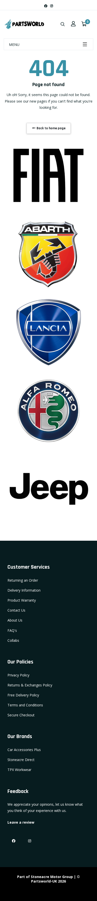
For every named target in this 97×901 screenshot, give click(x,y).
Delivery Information (24, 590)
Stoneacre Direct (21, 759)
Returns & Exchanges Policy (29, 685)
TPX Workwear (19, 769)
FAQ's (12, 630)
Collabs (13, 640)
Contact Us (16, 610)
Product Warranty (21, 600)
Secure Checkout (21, 715)
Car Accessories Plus (24, 749)
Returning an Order (22, 580)
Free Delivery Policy (23, 695)
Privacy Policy (18, 675)
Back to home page (50, 128)
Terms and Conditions (25, 705)
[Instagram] (51, 6)
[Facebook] (46, 6)
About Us (14, 620)
